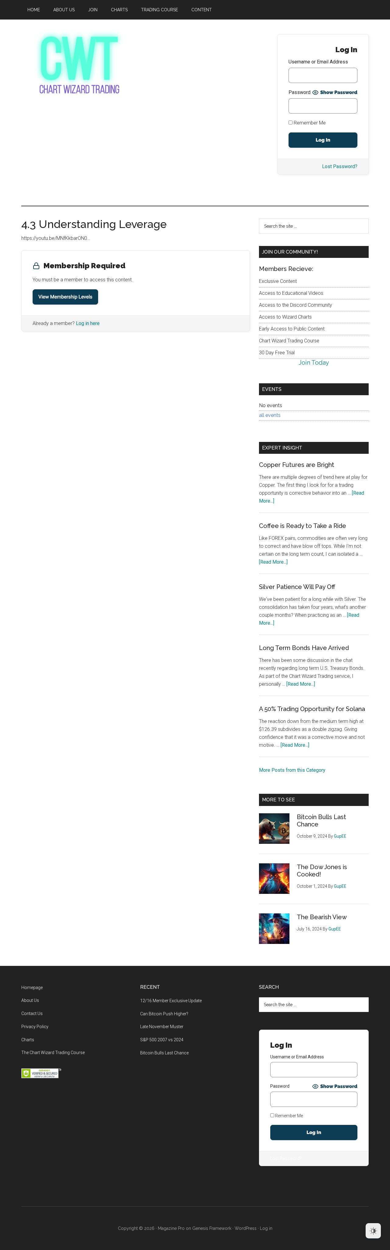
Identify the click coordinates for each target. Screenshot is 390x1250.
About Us (30, 1000)
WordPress (246, 1228)
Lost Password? (339, 166)
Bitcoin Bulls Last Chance (164, 1052)
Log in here (88, 323)
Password (299, 92)
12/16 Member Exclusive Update (171, 1000)
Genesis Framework (211, 1228)
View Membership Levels (65, 297)
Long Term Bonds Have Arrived (304, 648)
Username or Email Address (318, 62)
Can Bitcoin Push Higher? (164, 1013)
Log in (266, 1228)
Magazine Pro (171, 1228)
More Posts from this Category (292, 770)
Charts (27, 1039)
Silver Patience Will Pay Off (297, 587)
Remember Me (309, 123)
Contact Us (32, 1013)
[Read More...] (273, 562)
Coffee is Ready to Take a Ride (302, 525)
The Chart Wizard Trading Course (53, 1052)
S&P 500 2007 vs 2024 (161, 1039)
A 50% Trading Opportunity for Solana (312, 709)
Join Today (314, 362)
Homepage (32, 987)
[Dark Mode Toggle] (373, 1230)
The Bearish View (322, 917)
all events (270, 415)
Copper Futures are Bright (296, 464)
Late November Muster (161, 1026)
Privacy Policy (34, 1026)
